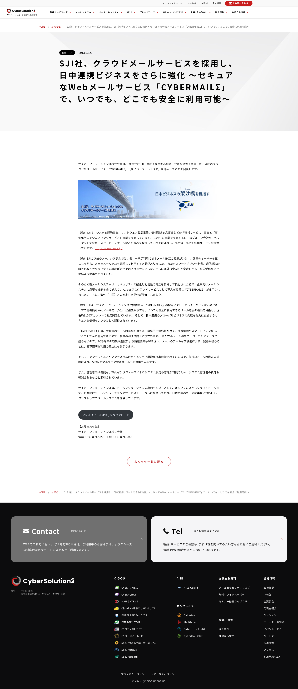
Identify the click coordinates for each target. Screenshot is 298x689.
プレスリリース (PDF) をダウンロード (105, 415)
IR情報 (204, 3)
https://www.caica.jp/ (108, 248)
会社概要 (216, 3)
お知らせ (191, 3)
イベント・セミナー (172, 3)
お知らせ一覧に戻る (149, 461)
